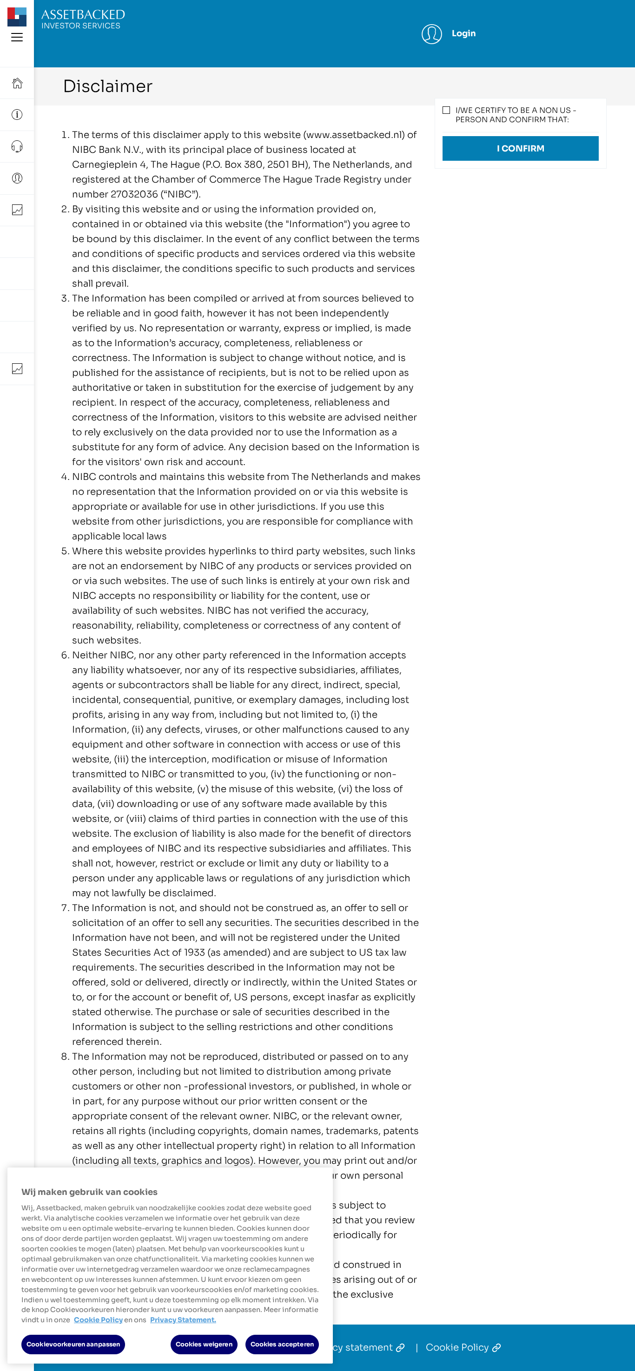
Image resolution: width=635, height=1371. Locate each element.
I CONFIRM (520, 149)
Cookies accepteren (282, 1344)
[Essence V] (17, 241)
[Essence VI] (17, 273)
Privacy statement (351, 1347)
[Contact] (17, 146)
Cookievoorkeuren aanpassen (73, 1344)
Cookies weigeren (204, 1344)
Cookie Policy (457, 1347)
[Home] (17, 82)
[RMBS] (17, 210)
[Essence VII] (17, 305)
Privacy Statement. (183, 1320)
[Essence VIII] (17, 337)
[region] (170, 1266)
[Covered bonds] (17, 368)
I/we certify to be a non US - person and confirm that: (516, 115)
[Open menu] (17, 39)
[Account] (17, 178)
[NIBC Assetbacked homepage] (16, 24)
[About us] (17, 114)
